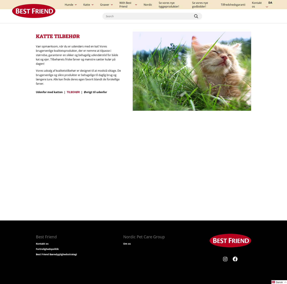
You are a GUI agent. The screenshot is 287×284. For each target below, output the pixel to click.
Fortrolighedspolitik (47, 249)
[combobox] (152, 16)
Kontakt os (257, 4)
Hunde (69, 4)
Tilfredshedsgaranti (233, 4)
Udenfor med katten (49, 92)
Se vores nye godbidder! (200, 4)
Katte (86, 4)
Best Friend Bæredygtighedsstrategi (56, 254)
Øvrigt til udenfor (95, 92)
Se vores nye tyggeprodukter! (169, 4)
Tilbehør (73, 92)
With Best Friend (125, 4)
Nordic (148, 4)
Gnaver (104, 4)
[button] (279, 282)
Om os (127, 243)
